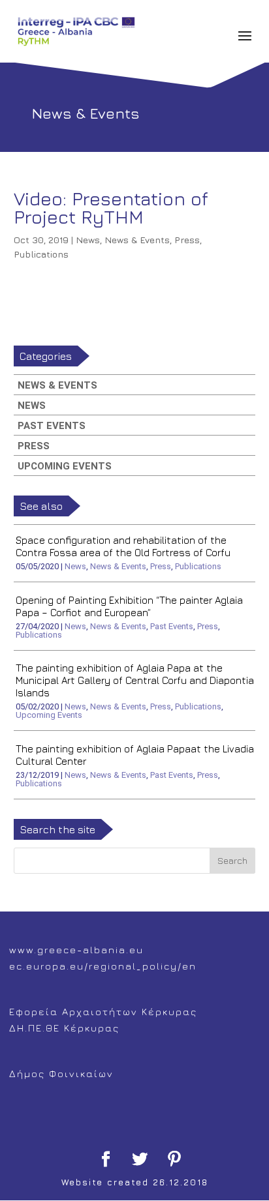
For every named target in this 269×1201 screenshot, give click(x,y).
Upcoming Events (65, 466)
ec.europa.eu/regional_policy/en (103, 965)
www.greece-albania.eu (76, 949)
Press (187, 239)
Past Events (52, 426)
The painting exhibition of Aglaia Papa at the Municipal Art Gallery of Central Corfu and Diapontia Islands (135, 680)
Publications (41, 253)
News (88, 239)
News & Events (137, 239)
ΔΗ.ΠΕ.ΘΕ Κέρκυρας (64, 1027)
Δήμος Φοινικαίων (61, 1073)
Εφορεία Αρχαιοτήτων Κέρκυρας (103, 1011)
